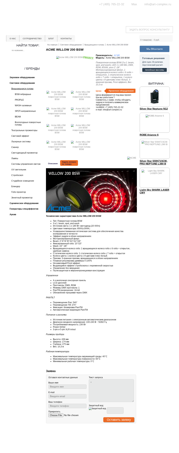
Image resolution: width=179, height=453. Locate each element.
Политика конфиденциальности (76, 447)
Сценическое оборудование (103, 446)
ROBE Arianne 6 (149, 134)
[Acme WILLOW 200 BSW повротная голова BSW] (56, 99)
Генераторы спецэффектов (103, 442)
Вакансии (69, 451)
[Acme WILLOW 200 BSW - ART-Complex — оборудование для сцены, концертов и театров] (39, 12)
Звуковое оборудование (101, 439)
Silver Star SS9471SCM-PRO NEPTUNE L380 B (153, 162)
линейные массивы (154, 70)
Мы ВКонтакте (154, 48)
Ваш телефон (55, 402)
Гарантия (69, 442)
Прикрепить (54, 411)
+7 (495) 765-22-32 (111, 4)
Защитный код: (96, 405)
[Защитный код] (97, 408)
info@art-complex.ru (157, 4)
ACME (117, 55)
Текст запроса (96, 377)
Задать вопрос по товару (69, 163)
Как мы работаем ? (105, 97)
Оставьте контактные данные (63, 377)
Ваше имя (53, 383)
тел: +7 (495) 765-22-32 (34, 436)
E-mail (51, 392)
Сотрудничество (73, 439)
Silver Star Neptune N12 (154, 108)
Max (134, 4)
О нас (68, 436)
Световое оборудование (102, 436)
